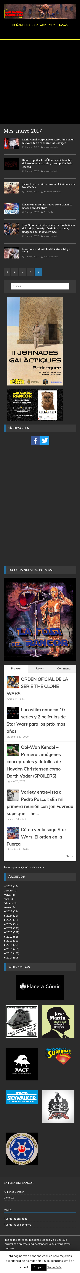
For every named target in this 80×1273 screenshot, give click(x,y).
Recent (40, 668)
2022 (12, 924)
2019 (12, 936)
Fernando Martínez (52, 191)
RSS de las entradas (15, 1218)
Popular (16, 668)
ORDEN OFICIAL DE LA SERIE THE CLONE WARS (37, 686)
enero (9, 907)
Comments (64, 668)
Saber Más (54, 1267)
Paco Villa (48, 212)
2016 (12, 949)
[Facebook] (35, 440)
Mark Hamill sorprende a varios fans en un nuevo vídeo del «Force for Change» (48, 141)
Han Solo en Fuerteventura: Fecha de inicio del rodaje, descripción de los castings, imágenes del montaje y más (48, 228)
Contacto (9, 1197)
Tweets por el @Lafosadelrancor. (24, 867)
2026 (12, 886)
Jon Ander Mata (51, 147)
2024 (12, 915)
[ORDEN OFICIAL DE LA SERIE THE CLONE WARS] (13, 686)
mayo (9, 894)
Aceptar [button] (39, 1267)
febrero (10, 903)
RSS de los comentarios (17, 1224)
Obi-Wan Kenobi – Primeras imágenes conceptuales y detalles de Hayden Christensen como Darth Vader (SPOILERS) (34, 761)
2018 (12, 940)
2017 (12, 945)
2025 (12, 911)
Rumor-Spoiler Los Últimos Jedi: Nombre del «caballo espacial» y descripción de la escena (47, 163)
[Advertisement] (40, 81)
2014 (12, 957)
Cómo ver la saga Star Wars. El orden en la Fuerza (36, 837)
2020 (12, 932)
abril (8, 899)
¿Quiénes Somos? (14, 1191)
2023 (12, 920)
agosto (10, 890)
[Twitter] (44, 440)
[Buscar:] (40, 286)
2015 (12, 953)
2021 (12, 928)
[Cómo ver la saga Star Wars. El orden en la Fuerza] (13, 836)
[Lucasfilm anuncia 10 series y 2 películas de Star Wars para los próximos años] (13, 716)
